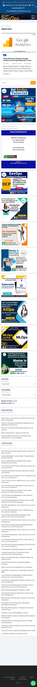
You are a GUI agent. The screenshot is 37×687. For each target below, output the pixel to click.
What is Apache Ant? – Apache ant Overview (15, 433)
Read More (6, 74)
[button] (33, 683)
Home (2, 26)
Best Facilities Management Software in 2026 (15, 590)
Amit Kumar (6, 63)
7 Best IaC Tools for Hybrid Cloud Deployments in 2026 (18, 630)
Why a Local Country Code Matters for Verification (16, 567)
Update (12, 679)
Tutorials (22, 677)
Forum (31, 677)
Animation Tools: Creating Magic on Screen (14, 613)
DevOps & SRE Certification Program (20, 2)
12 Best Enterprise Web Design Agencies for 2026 (16, 549)
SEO (5, 55)
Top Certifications (9, 677)
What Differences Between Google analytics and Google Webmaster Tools (17, 59)
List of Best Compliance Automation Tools (14, 633)
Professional (23, 679)
